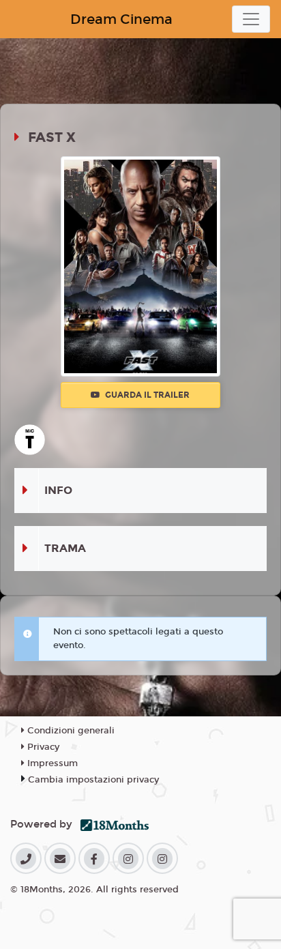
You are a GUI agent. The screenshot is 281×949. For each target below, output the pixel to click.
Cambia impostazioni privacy (93, 779)
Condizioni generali (70, 730)
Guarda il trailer (146, 395)
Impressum (51, 763)
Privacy (42, 747)
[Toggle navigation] (251, 19)
